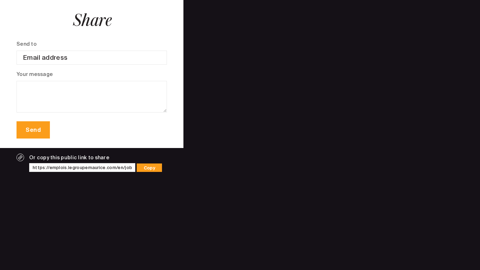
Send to (27, 44)
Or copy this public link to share (69, 157)
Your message (35, 74)
